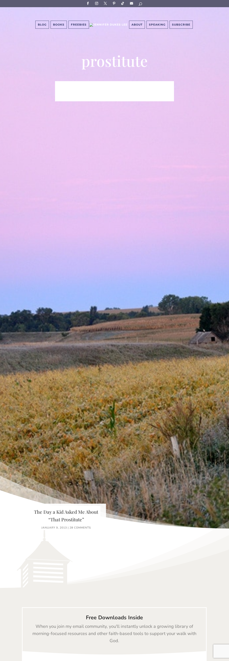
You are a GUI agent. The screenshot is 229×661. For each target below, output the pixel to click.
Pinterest (114, 3)
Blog (42, 24)
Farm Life (99, 85)
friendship (114, 98)
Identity (121, 85)
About (136, 24)
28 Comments (80, 527)
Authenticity (159, 91)
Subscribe (132, 3)
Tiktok (123, 3)
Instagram (97, 3)
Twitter (106, 3)
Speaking (157, 24)
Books (58, 24)
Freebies (79, 24)
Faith (80, 85)
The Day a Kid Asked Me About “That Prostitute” (66, 515)
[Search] (141, 4)
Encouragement (113, 91)
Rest (138, 91)
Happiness (144, 85)
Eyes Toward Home (75, 91)
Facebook (88, 3)
